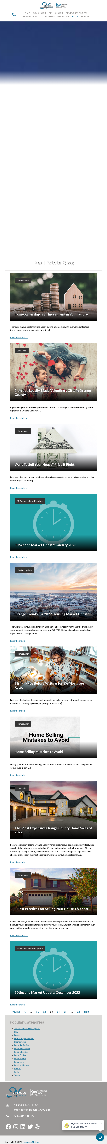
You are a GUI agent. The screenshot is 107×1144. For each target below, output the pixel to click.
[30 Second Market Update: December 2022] (53, 970)
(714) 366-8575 (24, 1116)
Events (85, 16)
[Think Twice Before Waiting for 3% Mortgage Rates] (53, 670)
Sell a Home (56, 13)
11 (37, 1011)
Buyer (17, 1035)
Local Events (20, 1058)
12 (44, 1011)
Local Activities (21, 1045)
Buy (16, 1031)
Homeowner (23, 280)
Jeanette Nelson (31, 1142)
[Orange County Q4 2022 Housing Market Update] (53, 592)
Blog (75, 16)
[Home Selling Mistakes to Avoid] (53, 737)
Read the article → (19, 337)
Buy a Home (39, 13)
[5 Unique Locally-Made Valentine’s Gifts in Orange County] (53, 372)
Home (26, 13)
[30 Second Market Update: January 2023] (53, 523)
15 (65, 1011)
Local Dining (20, 1055)
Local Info (21, 350)
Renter (17, 1068)
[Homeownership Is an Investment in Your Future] (53, 297)
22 (78, 1011)
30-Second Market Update (30, 501)
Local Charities (21, 1051)
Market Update (24, 570)
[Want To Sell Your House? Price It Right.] (53, 447)
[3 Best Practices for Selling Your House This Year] (53, 891)
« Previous (15, 1011)
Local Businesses (22, 1048)
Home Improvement (24, 1038)
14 (58, 1011)
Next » (87, 1011)
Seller (17, 1071)
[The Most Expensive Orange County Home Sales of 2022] (53, 810)
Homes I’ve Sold (32, 16)
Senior (17, 1075)
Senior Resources (76, 13)
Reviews (50, 16)
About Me (63, 16)
